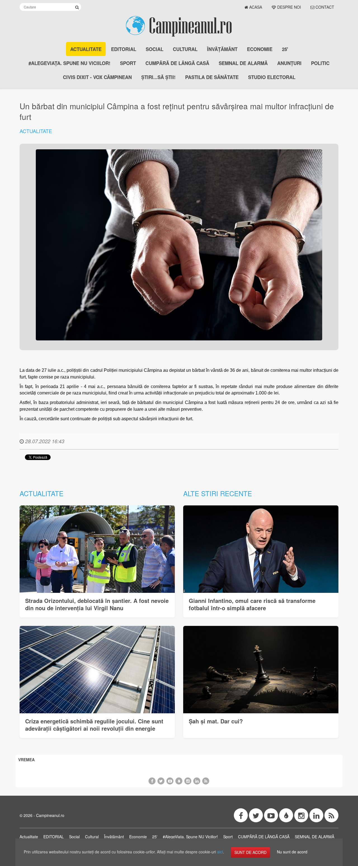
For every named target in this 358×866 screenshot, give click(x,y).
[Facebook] (152, 780)
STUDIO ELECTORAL (271, 77)
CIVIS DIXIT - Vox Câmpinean (97, 77)
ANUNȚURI (289, 63)
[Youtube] (169, 780)
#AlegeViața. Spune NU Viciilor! (69, 63)
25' (285, 49)
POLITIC (320, 63)
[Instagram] (187, 780)
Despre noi (288, 7)
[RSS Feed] (205, 780)
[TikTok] (178, 780)
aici (220, 852)
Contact (324, 7)
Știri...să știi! (158, 77)
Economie (259, 49)
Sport (128, 63)
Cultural (185, 49)
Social (154, 49)
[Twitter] (160, 780)
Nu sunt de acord (292, 852)
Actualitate (86, 49)
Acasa (255, 7)
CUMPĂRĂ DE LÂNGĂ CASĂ (177, 63)
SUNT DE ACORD (250, 852)
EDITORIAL (123, 49)
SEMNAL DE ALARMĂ (243, 63)
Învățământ (222, 49)
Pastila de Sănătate (212, 77)
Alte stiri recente (217, 493)
